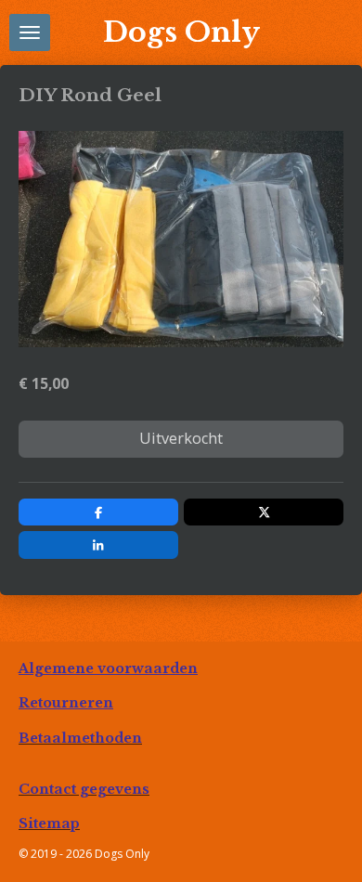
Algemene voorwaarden (108, 668)
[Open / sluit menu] (29, 32)
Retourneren (66, 702)
